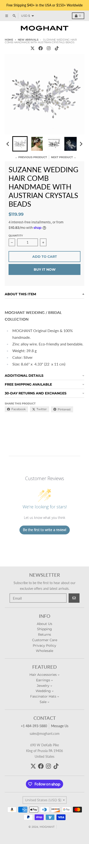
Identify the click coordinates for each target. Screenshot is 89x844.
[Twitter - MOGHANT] (32, 48)
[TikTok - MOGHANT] (57, 48)
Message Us (59, 726)
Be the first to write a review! (44, 529)
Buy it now (45, 269)
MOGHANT (47, 826)
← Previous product (31, 157)
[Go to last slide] (8, 144)
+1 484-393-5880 (34, 726)
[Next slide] (81, 144)
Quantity (16, 235)
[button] (20, 143)
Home (9, 39)
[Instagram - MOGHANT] (49, 48)
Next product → (63, 157)
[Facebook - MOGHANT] (40, 48)
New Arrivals (28, 39)
